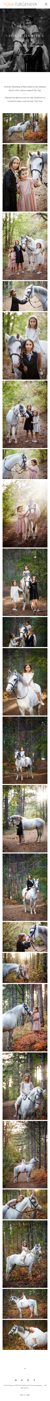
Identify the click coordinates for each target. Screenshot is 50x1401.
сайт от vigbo (25, 1395)
